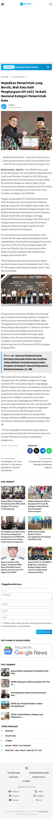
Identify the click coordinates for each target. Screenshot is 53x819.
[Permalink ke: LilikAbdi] (4, 106)
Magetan (9, 731)
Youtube (15, 800)
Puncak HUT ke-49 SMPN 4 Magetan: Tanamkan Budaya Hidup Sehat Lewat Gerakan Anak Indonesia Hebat (39, 567)
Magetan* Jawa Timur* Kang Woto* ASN (23, 750)
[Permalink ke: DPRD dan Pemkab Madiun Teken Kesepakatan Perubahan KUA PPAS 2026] (40, 523)
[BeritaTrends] (26, 4)
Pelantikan (10, 736)
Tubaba (8, 740)
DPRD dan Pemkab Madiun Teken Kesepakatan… (27, 704)
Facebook (15, 791)
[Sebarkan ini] (30, 451)
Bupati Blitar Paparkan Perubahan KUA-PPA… (30, 672)
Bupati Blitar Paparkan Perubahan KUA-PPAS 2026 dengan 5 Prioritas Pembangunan (13, 505)
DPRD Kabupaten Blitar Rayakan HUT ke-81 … (30, 683)
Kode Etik (13, 777)
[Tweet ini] (36, 451)
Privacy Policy (39, 777)
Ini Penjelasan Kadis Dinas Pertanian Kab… (28, 694)
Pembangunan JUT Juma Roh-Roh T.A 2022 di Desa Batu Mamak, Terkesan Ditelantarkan (11, 464)
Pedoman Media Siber (39, 773)
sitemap (26, 781)
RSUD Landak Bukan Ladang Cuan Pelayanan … (27, 715)
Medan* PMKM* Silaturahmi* (18, 745)
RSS (40, 800)
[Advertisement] (26, 36)
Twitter (40, 791)
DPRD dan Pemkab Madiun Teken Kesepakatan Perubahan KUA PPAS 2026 (39, 535)
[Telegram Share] (43, 451)
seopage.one (43, 811)
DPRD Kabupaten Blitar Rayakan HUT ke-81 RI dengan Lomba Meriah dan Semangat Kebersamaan (39, 506)
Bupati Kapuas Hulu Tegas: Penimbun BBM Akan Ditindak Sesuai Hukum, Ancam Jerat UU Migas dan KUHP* (12, 567)
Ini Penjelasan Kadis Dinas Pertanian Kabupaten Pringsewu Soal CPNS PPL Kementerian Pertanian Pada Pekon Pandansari (13, 536)
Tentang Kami (13, 773)
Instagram (40, 796)
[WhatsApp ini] (49, 451)
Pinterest (15, 796)
